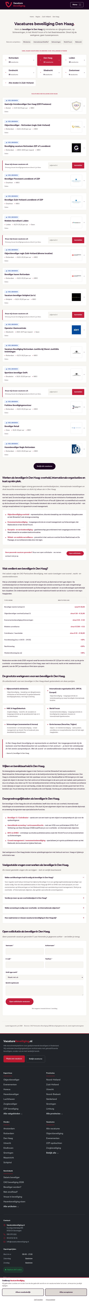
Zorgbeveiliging (53, 1148)
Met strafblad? (10, 1192)
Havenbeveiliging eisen (14, 1201)
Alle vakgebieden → (13, 1113)
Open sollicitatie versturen (19, 1002)
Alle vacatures (53, 1128)
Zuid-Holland (46, 17)
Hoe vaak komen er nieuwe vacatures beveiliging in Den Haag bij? (31, 918)
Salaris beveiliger (11, 1177)
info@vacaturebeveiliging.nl (18, 1242)
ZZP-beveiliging (10, 1108)
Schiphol (7, 1162)
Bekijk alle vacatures (44, 466)
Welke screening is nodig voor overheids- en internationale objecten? (32, 908)
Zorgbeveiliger (10, 1104)
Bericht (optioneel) (12, 983)
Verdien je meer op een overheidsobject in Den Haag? (26, 898)
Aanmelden (78, 165)
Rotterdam (8, 1133)
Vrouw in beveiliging (12, 1197)
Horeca (6, 1089)
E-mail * (8, 959)
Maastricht (8, 1157)
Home (32, 17)
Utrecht (50, 1089)
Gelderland (51, 1099)
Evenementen (10, 1084)
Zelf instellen (38, 1300)
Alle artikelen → (11, 1206)
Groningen (51, 1104)
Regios (38, 17)
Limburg (50, 1108)
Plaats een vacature (14, 1059)
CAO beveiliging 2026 (13, 1182)
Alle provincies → (54, 1113)
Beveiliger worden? (12, 1187)
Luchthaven (9, 1099)
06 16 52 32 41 (12, 1238)
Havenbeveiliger (11, 1094)
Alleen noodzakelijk (23, 1292)
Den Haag (8, 1138)
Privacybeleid (50, 1300)
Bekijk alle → (52, 1153)
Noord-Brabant (53, 1094)
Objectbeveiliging (54, 1133)
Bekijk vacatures (35, 1059)
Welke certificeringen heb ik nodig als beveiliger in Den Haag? (29, 877)
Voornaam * (9, 946)
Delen (6, 111)
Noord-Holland (53, 1079)
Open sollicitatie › (75, 553)
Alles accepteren (66, 1292)
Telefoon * (48, 959)
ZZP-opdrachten (54, 1143)
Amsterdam (9, 1128)
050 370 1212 (11, 1234)
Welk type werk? (11, 972)
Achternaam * (50, 946)
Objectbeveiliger (11, 1079)
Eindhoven (8, 1148)
